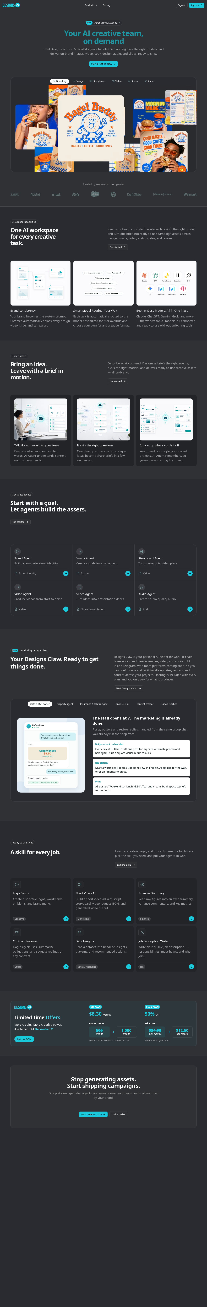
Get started (116, 247)
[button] (103, 23)
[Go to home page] (11, 5)
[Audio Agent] (190, 609)
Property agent (65, 703)
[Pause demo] (103, 128)
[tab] (59, 81)
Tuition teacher (169, 703)
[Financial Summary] (191, 918)
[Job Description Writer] (191, 966)
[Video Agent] (65, 609)
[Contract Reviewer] (66, 966)
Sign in (181, 5)
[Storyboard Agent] (190, 573)
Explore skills (124, 864)
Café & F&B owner (40, 703)
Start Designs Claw (126, 688)
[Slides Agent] (128, 609)
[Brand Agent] (65, 573)
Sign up (195, 5)
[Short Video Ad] (128, 918)
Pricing (106, 5)
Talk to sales (118, 1114)
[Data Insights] (128, 966)
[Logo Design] (66, 918)
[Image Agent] (128, 573)
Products (89, 5)
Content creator (144, 703)
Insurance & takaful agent (94, 703)
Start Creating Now (101, 63)
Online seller (122, 703)
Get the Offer (24, 1039)
